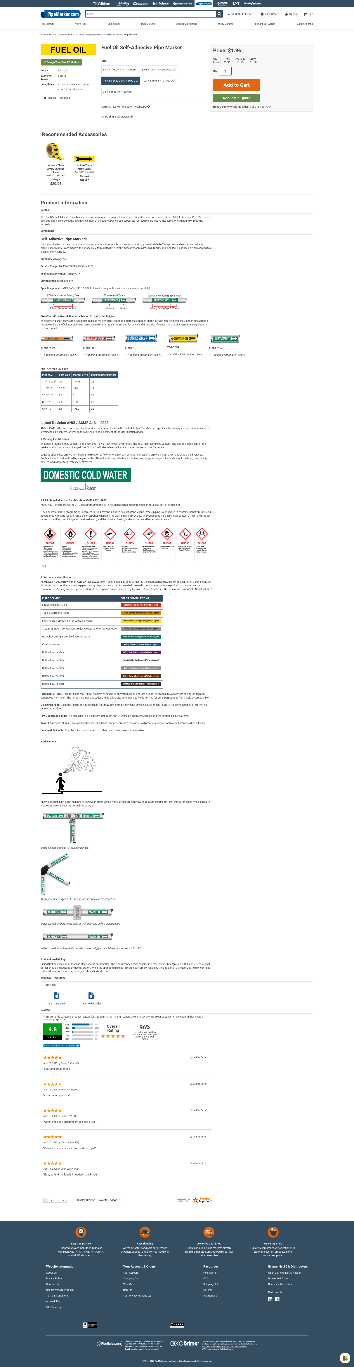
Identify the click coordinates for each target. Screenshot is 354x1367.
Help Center (210, 1272)
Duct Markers (148, 23)
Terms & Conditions (57, 1295)
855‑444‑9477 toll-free (140, 1341)
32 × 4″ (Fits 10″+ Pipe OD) (118, 91)
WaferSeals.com (226, 1349)
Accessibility (53, 1301)
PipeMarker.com (49, 34)
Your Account (131, 1272)
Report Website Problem (60, 1289)
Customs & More (304, 23)
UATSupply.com (208, 1349)
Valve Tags (80, 23)
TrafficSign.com (208, 1346)
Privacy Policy (54, 1278)
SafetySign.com (227, 1344)
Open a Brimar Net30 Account (285, 1272)
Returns (127, 1289)
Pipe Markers (65, 34)
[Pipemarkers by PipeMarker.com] (61, 18)
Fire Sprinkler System (264, 23)
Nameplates (113, 23)
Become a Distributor (280, 1284)
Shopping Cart (131, 1278)
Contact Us (52, 1284)
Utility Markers (225, 23)
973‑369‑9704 (263, 106)
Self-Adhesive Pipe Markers (87, 34)
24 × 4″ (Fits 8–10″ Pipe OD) (159, 80)
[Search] (219, 14)
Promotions (210, 1295)
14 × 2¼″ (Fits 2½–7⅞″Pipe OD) (120, 80)
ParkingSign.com (223, 1346)
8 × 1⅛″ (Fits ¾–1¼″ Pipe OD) (119, 69)
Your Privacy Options (135, 1295)
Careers (207, 1289)
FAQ (205, 1278)
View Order (129, 1284)
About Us (51, 1272)
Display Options (86, 1200)
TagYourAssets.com (238, 1346)
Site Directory (53, 1307)
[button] (345, 1358)
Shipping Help (211, 1284)
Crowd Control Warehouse (245, 1344)
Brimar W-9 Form (278, 1278)
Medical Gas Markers (186, 23)
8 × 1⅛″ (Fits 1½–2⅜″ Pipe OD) (159, 69)
